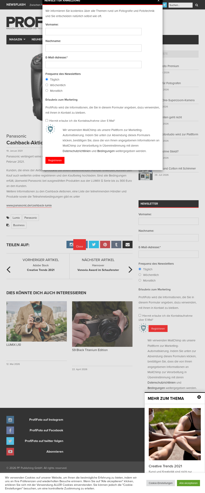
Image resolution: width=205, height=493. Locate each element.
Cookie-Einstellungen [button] (161, 483)
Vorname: (51, 24)
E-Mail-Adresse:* (56, 57)
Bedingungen (106, 151)
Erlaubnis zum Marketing (61, 100)
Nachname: (53, 41)
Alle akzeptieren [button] (188, 483)
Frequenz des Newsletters (63, 74)
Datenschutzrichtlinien (77, 151)
